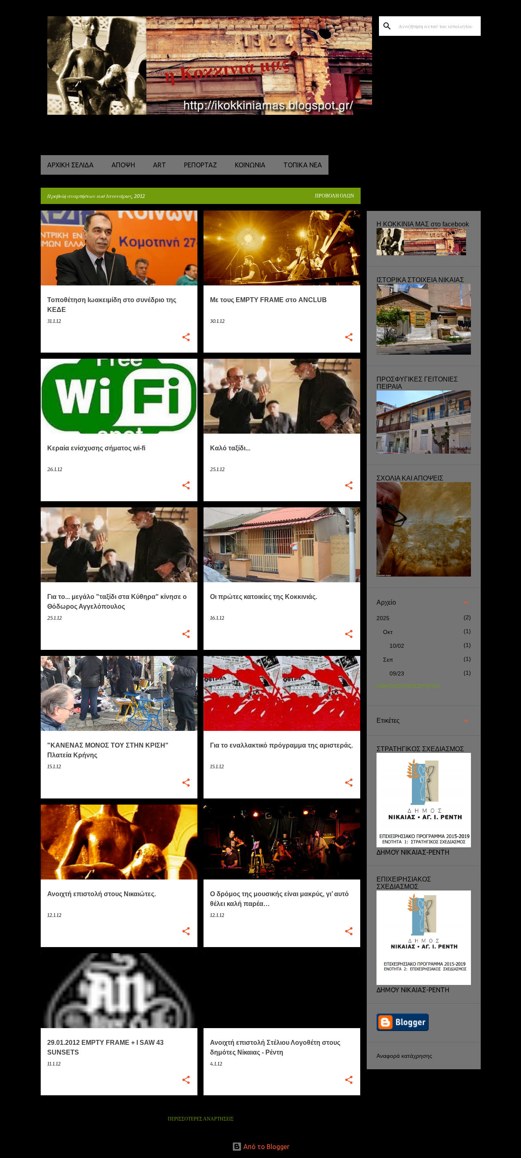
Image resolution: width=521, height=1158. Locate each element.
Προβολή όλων (334, 196)
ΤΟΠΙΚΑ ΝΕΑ (302, 165)
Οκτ (388, 632)
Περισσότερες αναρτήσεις (201, 1119)
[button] (186, 337)
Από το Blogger (265, 1146)
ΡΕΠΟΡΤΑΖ (200, 165)
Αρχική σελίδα (70, 165)
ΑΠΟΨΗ (123, 165)
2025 (383, 618)
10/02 (397, 646)
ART (159, 165)
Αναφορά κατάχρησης (404, 1056)
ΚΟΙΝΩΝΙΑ (250, 165)
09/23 (397, 673)
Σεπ (388, 659)
